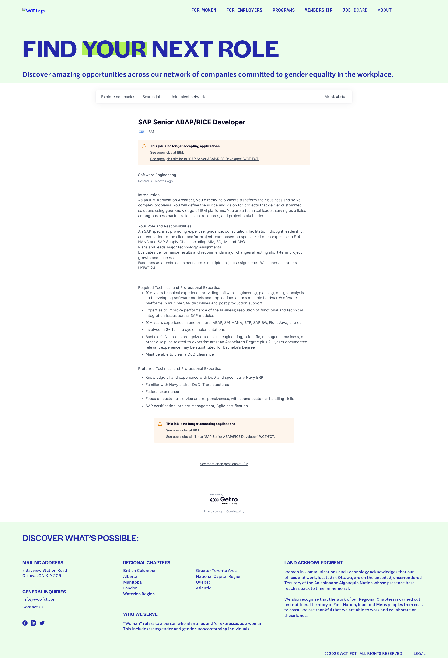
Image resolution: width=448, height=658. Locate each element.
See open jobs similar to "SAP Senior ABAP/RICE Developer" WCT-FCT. (204, 159)
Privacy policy (213, 511)
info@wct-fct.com (39, 599)
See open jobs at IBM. (167, 152)
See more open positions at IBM (224, 464)
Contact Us (32, 606)
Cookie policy (235, 511)
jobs (153, 96)
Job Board (355, 10)
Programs (284, 10)
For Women (203, 10)
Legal (420, 653)
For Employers (244, 10)
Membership (319, 10)
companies (118, 96)
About (385, 10)
